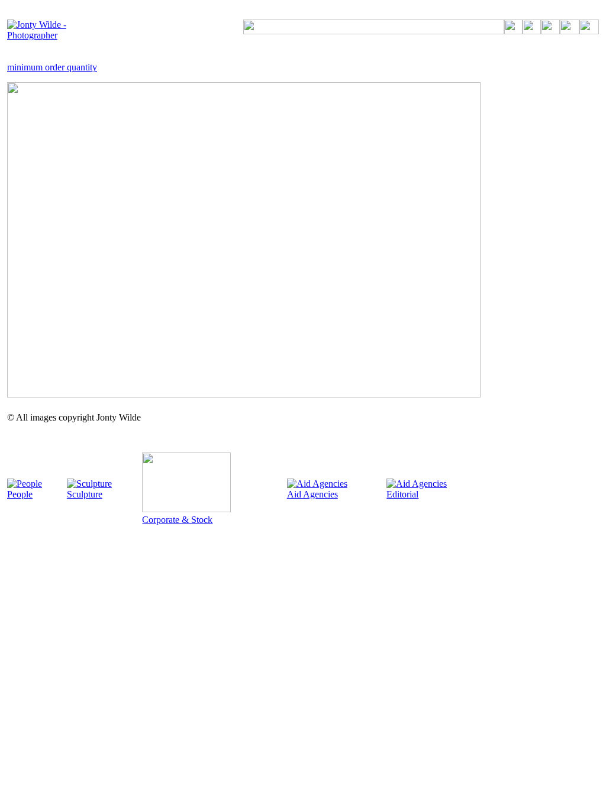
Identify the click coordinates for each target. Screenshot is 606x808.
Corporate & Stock (177, 520)
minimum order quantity (52, 67)
